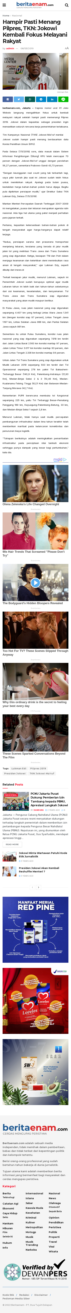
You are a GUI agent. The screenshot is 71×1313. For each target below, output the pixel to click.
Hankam (8, 1223)
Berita (7, 1193)
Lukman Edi (19, 768)
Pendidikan (56, 1222)
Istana (30, 1198)
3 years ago (27, 861)
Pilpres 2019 (38, 768)
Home (6, 15)
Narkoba (31, 1249)
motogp (31, 1232)
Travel (53, 1241)
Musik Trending (32, 1243)
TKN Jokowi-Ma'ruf (42, 773)
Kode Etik (8, 1294)
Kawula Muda (34, 1208)
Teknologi (8, 1197)
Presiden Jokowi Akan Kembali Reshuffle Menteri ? (39, 870)
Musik (29, 1237)
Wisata (53, 1251)
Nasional (17, 15)
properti (54, 1237)
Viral (51, 1246)
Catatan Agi (10, 1203)
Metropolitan (34, 1227)
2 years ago (53, 810)
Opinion (54, 1217)
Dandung (39, 810)
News (52, 1198)
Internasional (34, 1193)
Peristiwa (55, 1227)
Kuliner (30, 1222)
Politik (53, 1232)
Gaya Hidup (10, 1213)
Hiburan (8, 1228)
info (5, 1247)
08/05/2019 (27, 48)
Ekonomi (8, 1208)
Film (5, 1232)
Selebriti (8, 1236)
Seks (5, 1217)
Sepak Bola (55, 1211)
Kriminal (31, 1217)
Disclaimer (41, 1294)
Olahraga (55, 1203)
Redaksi (24, 1294)
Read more (12, 844)
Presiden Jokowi (15, 773)
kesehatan (33, 1212)
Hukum (7, 1242)
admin (10, 48)
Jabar (29, 1203)
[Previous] (32, 887)
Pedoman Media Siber (16, 1298)
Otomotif (54, 1207)
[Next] (38, 887)
